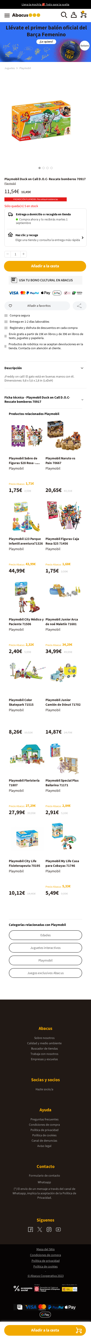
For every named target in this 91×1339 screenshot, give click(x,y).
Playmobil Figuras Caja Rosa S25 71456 (62, 541)
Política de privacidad (44, 1130)
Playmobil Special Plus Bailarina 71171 (62, 783)
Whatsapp (44, 1182)
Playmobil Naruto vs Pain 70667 (60, 460)
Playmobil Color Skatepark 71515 (21, 702)
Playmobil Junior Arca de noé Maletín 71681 (62, 621)
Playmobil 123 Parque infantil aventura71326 (26, 541)
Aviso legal (44, 1146)
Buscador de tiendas (44, 1048)
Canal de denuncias (44, 1141)
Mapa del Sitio (45, 1249)
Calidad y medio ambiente (44, 1043)
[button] (74, 15)
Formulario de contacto (44, 1175)
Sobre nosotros (44, 1038)
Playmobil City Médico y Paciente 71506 (26, 621)
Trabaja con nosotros (44, 1054)
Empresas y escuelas (44, 1059)
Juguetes (9, 68)
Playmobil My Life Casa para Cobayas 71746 (62, 863)
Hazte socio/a (44, 1089)
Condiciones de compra (44, 1125)
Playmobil (25, 68)
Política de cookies (44, 1135)
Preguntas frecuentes (44, 1119)
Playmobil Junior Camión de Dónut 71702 (63, 702)
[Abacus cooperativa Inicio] (27, 17)
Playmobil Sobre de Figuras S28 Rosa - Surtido (23, 463)
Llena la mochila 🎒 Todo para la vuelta (45, 4)
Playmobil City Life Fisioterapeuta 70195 (24, 863)
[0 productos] (83, 16)
